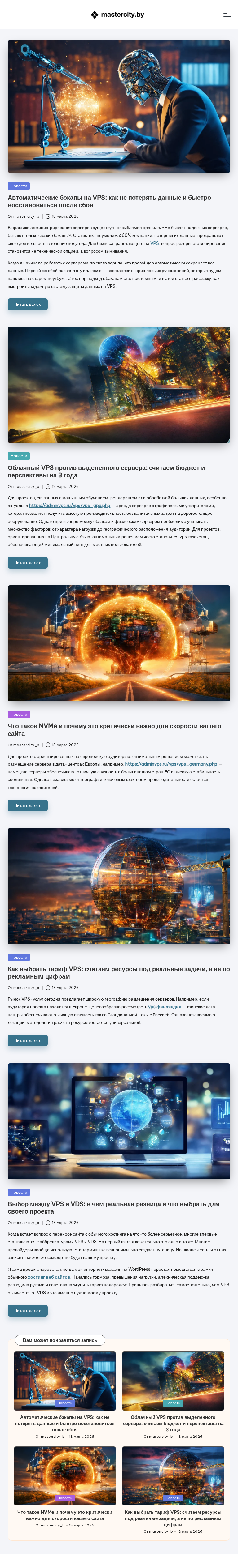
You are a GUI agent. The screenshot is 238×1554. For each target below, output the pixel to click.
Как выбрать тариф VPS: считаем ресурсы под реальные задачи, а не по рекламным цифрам (119, 972)
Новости (19, 186)
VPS (154, 243)
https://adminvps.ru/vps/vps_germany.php (171, 764)
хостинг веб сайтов (49, 1277)
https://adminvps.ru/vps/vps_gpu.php (69, 505)
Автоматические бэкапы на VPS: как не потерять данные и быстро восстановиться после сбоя (109, 201)
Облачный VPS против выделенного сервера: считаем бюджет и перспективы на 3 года (106, 471)
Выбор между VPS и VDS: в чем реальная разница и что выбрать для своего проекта (114, 1207)
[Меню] (226, 15)
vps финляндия (164, 1007)
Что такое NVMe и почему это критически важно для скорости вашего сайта (114, 729)
